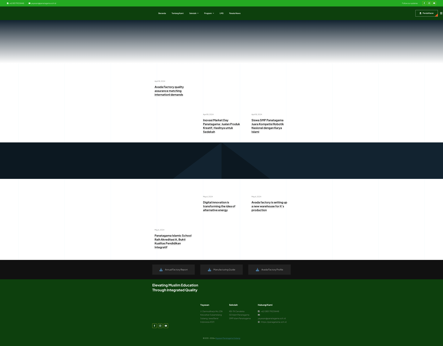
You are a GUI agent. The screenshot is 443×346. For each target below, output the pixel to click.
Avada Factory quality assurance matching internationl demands (169, 90)
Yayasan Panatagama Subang (228, 338)
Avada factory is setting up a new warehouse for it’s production (269, 206)
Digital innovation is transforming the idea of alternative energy (219, 206)
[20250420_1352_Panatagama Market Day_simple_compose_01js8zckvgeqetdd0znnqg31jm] (221, 76)
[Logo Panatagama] (13, 10)
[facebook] (424, 3)
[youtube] (434, 3)
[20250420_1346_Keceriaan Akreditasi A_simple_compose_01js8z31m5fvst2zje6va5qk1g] (173, 191)
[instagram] (429, 3)
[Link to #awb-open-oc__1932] (441, 13)
